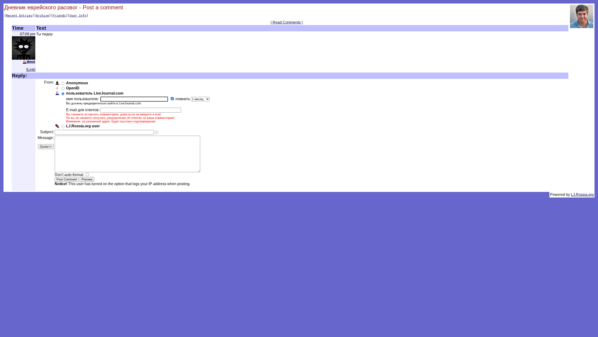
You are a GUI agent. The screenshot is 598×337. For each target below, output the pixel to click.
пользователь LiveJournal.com (94, 93)
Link (30, 70)
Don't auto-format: (70, 175)
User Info (78, 15)
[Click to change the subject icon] (156, 132)
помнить (183, 99)
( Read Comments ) (287, 22)
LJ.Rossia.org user (83, 126)
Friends (59, 15)
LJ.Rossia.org (582, 195)
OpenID (72, 88)
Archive (42, 15)
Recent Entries (19, 15)
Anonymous (77, 83)
